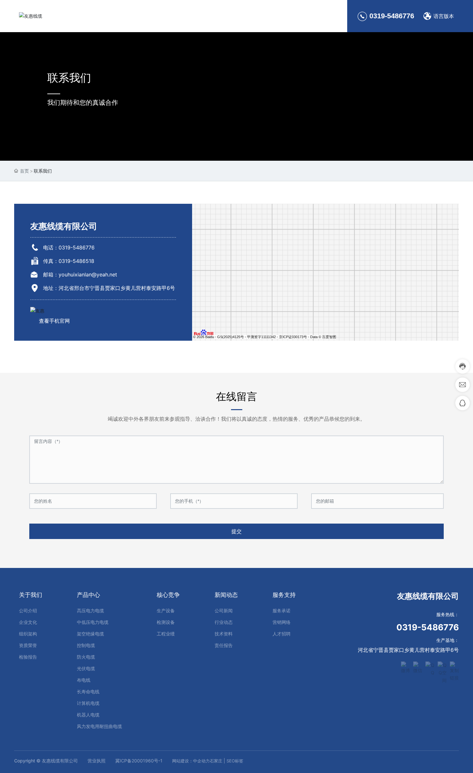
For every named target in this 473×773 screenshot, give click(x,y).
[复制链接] (454, 665)
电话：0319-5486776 (69, 247)
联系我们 (69, 77)
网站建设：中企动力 (191, 760)
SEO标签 (235, 760)
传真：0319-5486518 (68, 261)
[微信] (417, 665)
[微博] (405, 665)
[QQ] (429, 665)
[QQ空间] (442, 665)
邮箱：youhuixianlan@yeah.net (80, 274)
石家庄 (216, 760)
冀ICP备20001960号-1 (138, 760)
